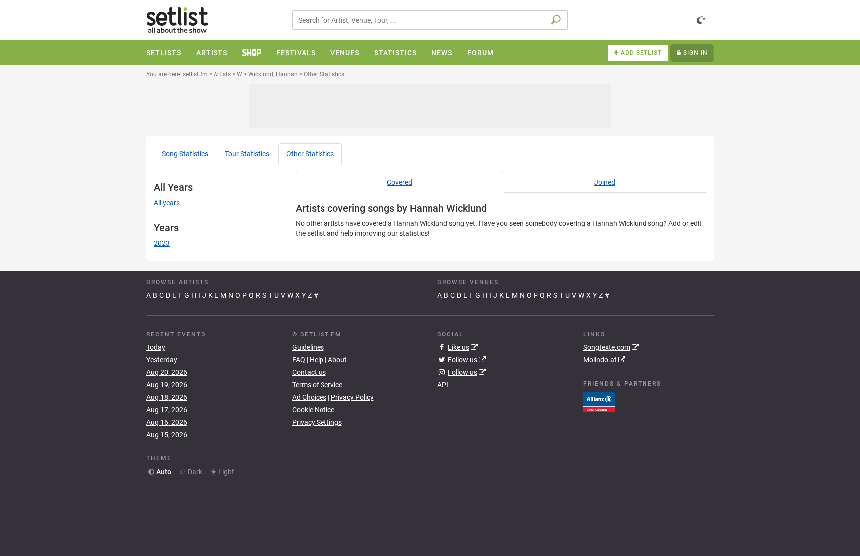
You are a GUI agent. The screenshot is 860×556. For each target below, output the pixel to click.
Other (310, 154)
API (442, 385)
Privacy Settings (317, 422)
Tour (247, 154)
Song (185, 154)
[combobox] (430, 20)
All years (167, 203)
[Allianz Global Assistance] (599, 401)
